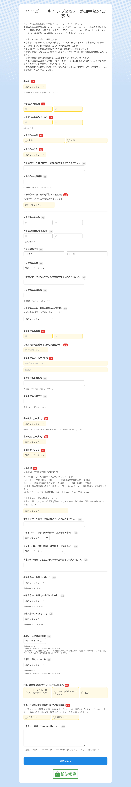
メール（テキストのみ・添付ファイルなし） (38, 692)
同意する (33, 717)
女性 (73, 140)
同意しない (62, 717)
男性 (31, 140)
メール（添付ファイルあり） (67, 693)
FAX (87, 692)
